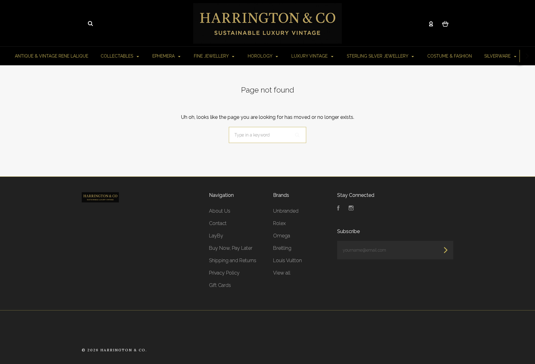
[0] (445, 24)
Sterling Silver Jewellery (378, 56)
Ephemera (164, 56)
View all (281, 273)
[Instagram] (351, 209)
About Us (219, 211)
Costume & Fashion (449, 56)
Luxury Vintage (310, 56)
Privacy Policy (224, 273)
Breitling (282, 248)
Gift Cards (220, 285)
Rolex (279, 223)
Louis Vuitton (287, 260)
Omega (281, 236)
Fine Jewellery (212, 56)
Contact (218, 223)
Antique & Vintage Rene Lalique (51, 56)
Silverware (498, 56)
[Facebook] (338, 209)
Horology (260, 56)
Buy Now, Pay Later (230, 248)
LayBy (216, 236)
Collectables (117, 56)
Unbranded (285, 211)
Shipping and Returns (232, 260)
